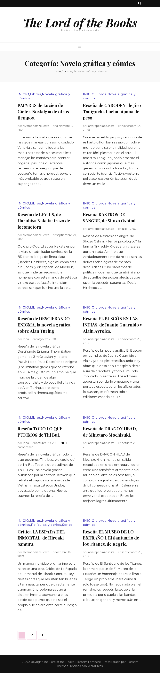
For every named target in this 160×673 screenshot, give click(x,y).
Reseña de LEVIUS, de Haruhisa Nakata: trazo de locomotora (44, 220)
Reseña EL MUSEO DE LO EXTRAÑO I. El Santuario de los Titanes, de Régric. (111, 538)
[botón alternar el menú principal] (80, 47)
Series (67, 525)
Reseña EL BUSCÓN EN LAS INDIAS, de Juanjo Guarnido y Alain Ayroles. (112, 325)
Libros (35, 94)
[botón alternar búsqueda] (139, 3)
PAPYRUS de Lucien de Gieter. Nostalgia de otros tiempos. (43, 111)
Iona (26, 339)
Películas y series (46, 525)
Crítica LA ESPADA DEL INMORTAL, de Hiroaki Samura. (41, 538)
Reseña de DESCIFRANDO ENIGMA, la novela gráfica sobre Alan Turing (44, 325)
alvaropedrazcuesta (36, 126)
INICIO (23, 94)
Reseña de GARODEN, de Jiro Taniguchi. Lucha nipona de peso (112, 111)
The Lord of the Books (80, 22)
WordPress (95, 666)
